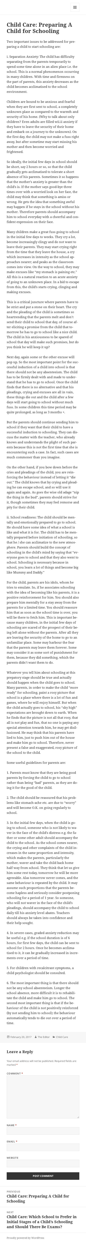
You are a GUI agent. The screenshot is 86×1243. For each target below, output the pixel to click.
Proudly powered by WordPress (25, 1238)
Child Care (62, 1037)
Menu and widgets (75, 11)
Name (12, 1125)
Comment (15, 1073)
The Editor (44, 1037)
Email (12, 1141)
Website (12, 1158)
